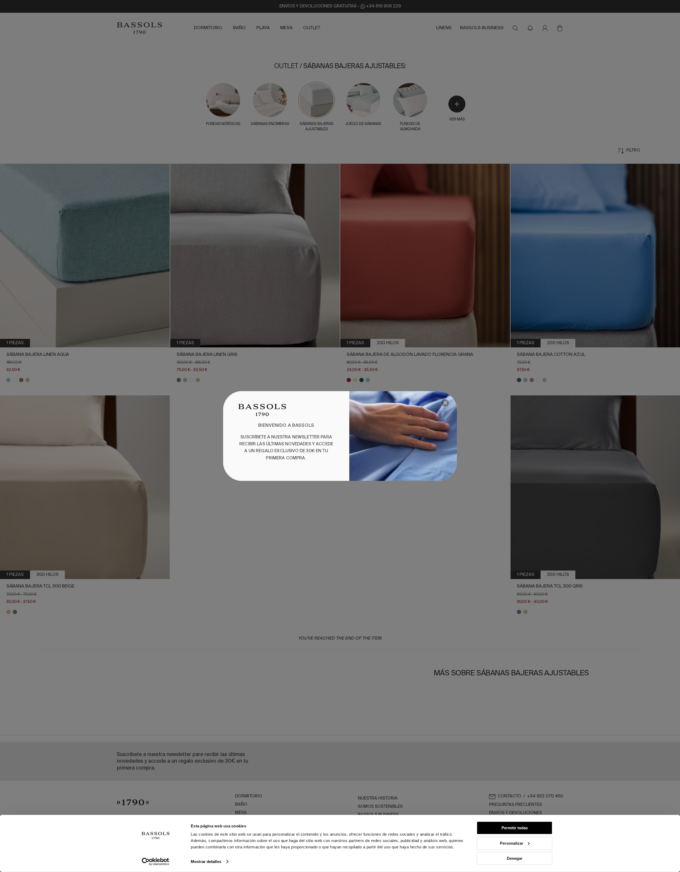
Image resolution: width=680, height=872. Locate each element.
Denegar (514, 858)
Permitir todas (515, 828)
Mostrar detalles (206, 861)
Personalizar (511, 843)
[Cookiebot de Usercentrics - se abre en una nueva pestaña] (155, 862)
